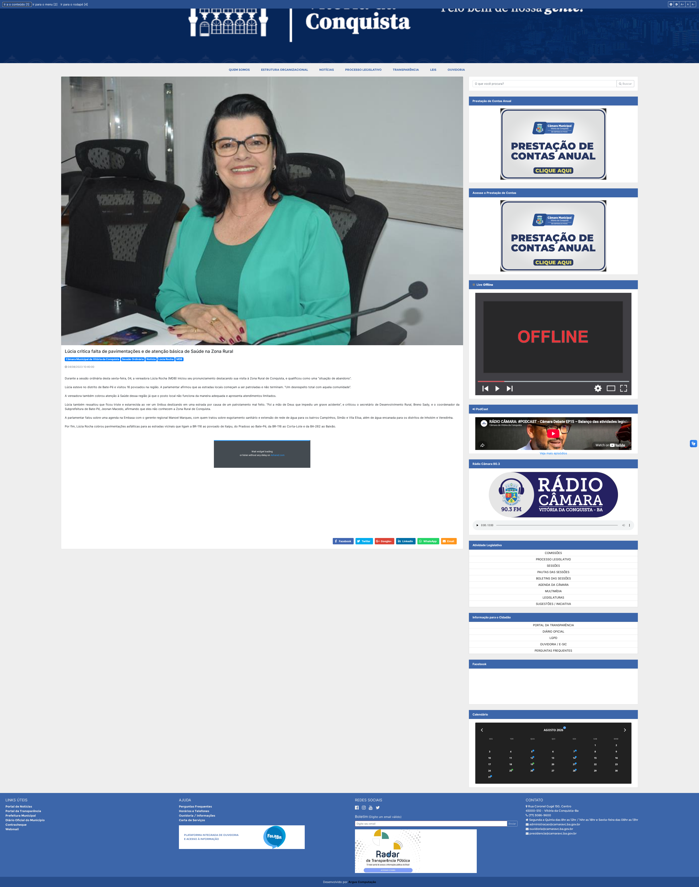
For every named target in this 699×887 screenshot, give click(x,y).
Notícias (326, 69)
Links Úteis (16, 800)
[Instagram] (364, 807)
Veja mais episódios (553, 453)
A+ (682, 4)
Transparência (406, 69)
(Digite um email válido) (385, 817)
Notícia (151, 359)
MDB (179, 359)
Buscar (627, 83)
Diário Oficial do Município (25, 820)
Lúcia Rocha (165, 359)
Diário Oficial (553, 631)
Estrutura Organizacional (284, 69)
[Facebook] (357, 807)
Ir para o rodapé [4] (74, 4)
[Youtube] (371, 807)
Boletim (361, 816)
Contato (534, 800)
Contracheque (16, 824)
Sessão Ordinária (133, 359)
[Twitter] (378, 807)
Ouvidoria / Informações (197, 815)
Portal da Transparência (553, 625)
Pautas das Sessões (553, 572)
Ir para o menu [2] (45, 4)
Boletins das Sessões (553, 578)
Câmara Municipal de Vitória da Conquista (92, 359)
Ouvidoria (456, 69)
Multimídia (553, 591)
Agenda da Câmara (553, 585)
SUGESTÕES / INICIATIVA (553, 604)
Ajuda (185, 800)
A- (693, 4)
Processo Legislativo (363, 69)
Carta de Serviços (192, 820)
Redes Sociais (368, 800)
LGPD (553, 638)
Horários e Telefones (194, 811)
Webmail (12, 829)
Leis (433, 69)
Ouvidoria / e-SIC (553, 644)
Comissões (553, 553)
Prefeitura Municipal (20, 815)
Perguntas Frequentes (553, 650)
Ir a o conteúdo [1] (17, 4)
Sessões (553, 565)
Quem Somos (239, 69)
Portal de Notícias (18, 806)
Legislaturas (553, 597)
